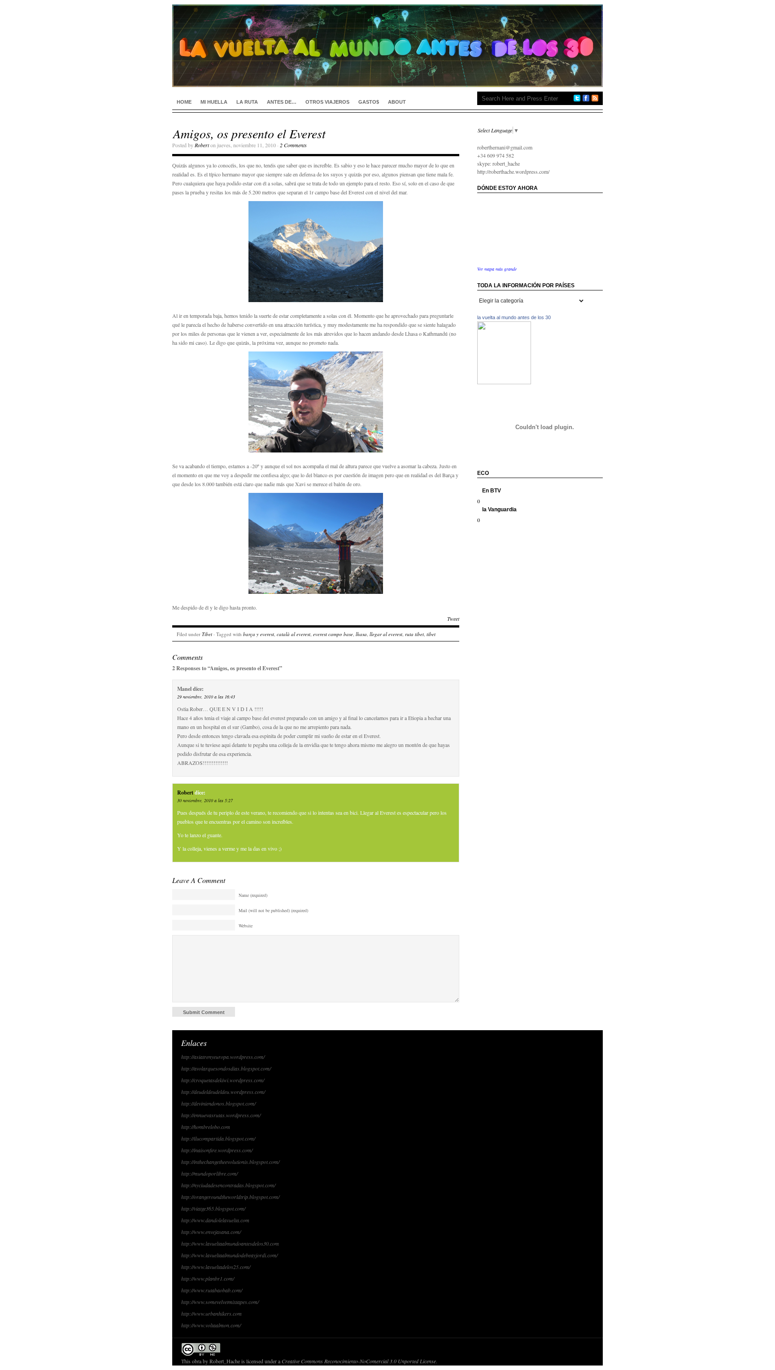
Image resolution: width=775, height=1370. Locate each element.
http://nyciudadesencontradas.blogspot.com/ (228, 1185)
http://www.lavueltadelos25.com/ (215, 1266)
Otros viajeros (327, 102)
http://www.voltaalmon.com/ (211, 1325)
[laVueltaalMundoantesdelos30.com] (504, 382)
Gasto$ (368, 102)
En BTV (491, 490)
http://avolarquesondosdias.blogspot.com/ (226, 1068)
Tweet (453, 618)
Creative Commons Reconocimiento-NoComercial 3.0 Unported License (359, 1361)
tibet (431, 634)
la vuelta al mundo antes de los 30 (514, 317)
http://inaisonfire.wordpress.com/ (217, 1150)
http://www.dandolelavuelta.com (215, 1220)
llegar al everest (386, 634)
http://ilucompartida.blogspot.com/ (218, 1138)
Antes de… (281, 102)
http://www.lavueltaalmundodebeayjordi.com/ (229, 1255)
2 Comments (293, 145)
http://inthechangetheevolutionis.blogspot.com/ (230, 1161)
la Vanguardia (499, 509)
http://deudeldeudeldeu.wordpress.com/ (223, 1091)
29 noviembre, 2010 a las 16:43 (206, 697)
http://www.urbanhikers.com (211, 1313)
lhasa (361, 634)
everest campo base (333, 634)
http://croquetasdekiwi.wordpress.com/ (222, 1080)
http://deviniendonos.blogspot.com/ (218, 1103)
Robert (202, 145)
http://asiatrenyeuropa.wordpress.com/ (223, 1056)
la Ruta (247, 102)
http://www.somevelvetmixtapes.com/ (220, 1301)
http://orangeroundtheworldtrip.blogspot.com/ (230, 1196)
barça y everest (258, 634)
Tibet (207, 634)
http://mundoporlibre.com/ (209, 1173)
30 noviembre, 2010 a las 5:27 (205, 800)
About (397, 102)
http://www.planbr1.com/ (207, 1278)
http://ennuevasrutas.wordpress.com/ (221, 1115)
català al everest (293, 634)
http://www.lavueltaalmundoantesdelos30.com (230, 1243)
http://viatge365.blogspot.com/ (213, 1208)
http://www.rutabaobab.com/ (211, 1290)
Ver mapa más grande (497, 269)
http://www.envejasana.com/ (211, 1231)
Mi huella (213, 102)
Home (184, 102)
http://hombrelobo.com (205, 1126)
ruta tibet (414, 634)
